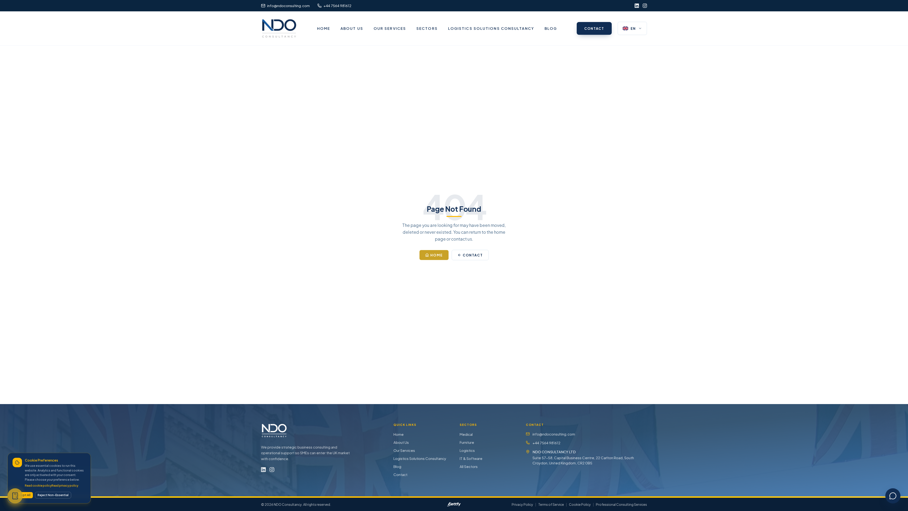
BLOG (551, 28)
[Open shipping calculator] (15, 495)
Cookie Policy (580, 504)
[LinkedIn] (637, 6)
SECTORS (427, 28)
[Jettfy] (454, 504)
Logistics (467, 450)
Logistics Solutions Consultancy (419, 458)
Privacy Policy (522, 504)
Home (398, 434)
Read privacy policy (65, 485)
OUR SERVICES (390, 28)
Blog (397, 466)
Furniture (467, 442)
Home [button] (436, 255)
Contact (400, 474)
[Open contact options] (892, 495)
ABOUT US (351, 28)
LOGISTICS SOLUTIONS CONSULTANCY (491, 28)
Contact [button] (473, 255)
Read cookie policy (38, 485)
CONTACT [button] (594, 28)
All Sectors (469, 466)
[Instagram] (645, 6)
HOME (323, 28)
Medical (466, 434)
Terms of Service (551, 504)
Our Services (404, 450)
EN (633, 28)
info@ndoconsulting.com (554, 434)
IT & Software (471, 458)
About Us (401, 442)
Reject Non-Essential (53, 495)
